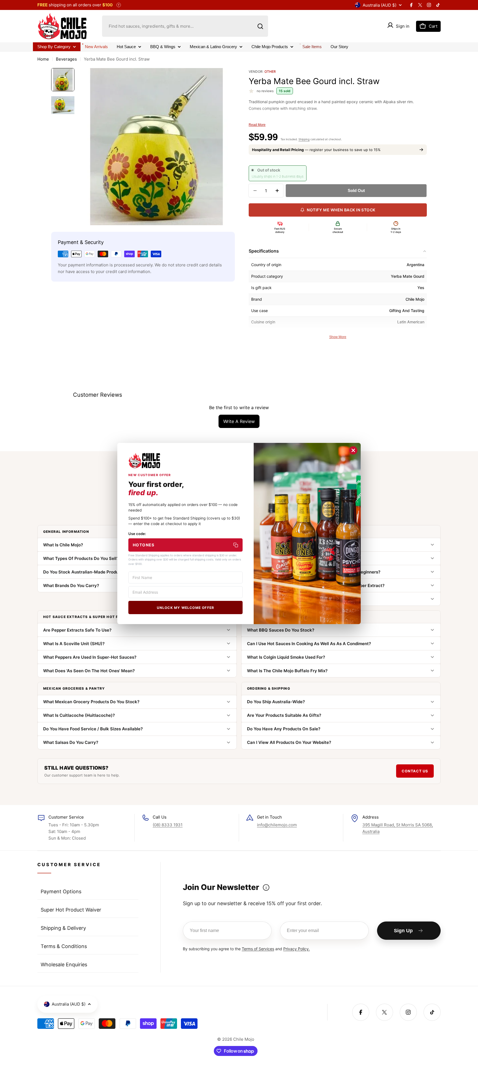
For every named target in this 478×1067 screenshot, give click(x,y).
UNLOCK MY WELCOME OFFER (185, 608)
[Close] (353, 450)
